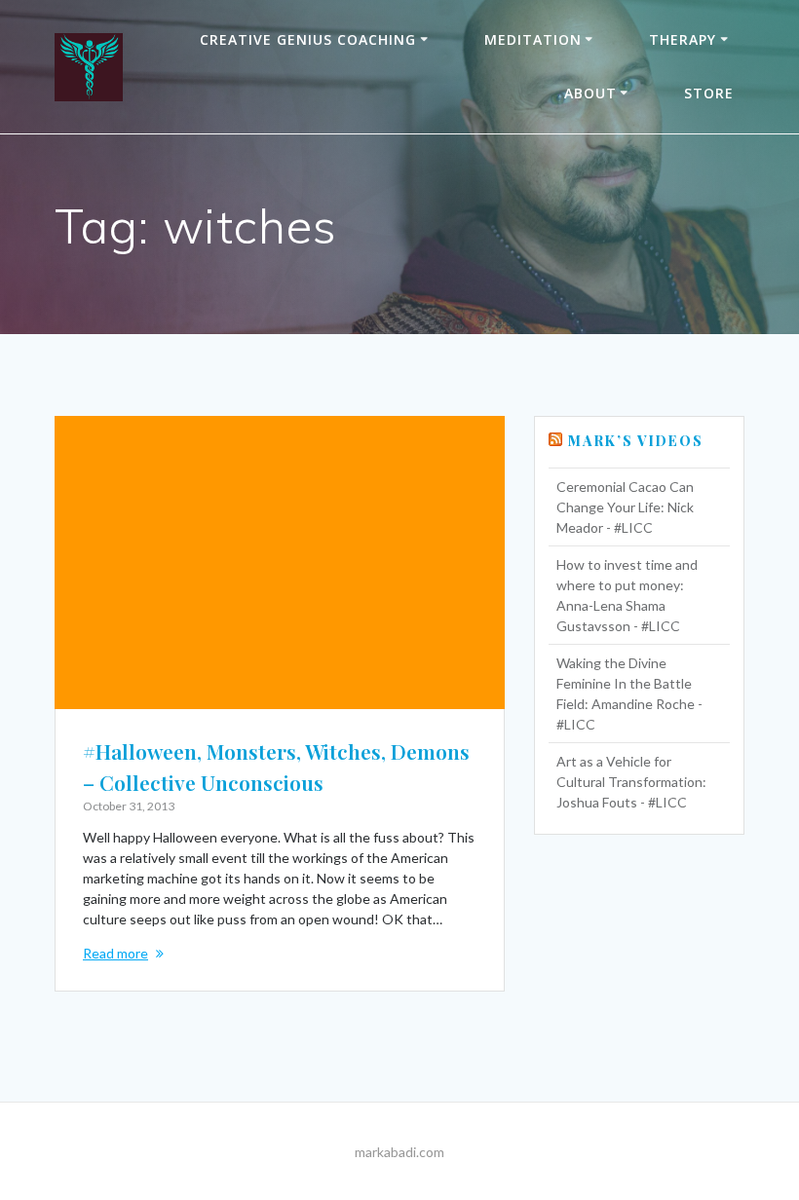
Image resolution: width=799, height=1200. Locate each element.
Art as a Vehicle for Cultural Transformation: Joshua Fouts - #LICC (631, 781)
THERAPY (682, 39)
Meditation (533, 39)
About (590, 93)
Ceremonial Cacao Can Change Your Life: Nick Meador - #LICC (625, 507)
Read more (115, 953)
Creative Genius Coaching (308, 39)
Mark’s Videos (636, 440)
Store (709, 93)
